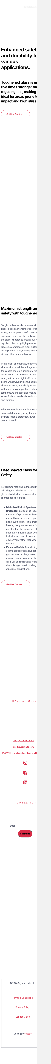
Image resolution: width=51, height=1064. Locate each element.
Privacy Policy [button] (22, 1007)
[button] (15, 114)
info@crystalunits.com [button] (23, 747)
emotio (28, 1033)
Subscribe (25, 833)
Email (13, 825)
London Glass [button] (23, 1016)
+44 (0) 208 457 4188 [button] (23, 740)
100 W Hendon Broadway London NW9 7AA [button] (23, 753)
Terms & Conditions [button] (22, 997)
